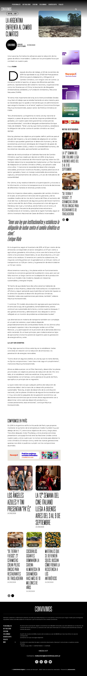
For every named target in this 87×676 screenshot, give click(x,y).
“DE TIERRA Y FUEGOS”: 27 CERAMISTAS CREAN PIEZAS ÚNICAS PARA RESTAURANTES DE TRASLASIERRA (15, 564)
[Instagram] (41, 661)
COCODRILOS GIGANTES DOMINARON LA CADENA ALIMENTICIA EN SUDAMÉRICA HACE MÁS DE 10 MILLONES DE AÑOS (33, 569)
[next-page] (12, 595)
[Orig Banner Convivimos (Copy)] (70, 126)
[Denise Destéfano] (11, 44)
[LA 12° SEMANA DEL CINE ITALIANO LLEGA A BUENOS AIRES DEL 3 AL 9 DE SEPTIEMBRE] (48, 478)
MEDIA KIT (43, 651)
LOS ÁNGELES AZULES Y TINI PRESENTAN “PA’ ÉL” (19, 502)
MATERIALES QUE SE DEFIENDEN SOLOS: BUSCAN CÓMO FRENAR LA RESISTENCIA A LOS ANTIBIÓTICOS (52, 564)
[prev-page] (9, 595)
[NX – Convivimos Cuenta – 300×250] (70, 66)
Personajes (14, 488)
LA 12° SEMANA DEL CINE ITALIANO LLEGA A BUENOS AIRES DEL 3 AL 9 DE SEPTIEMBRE (48, 509)
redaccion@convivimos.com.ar (47, 656)
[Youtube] (50, 661)
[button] (76, 9)
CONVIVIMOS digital (19, 669)
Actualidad (42, 488)
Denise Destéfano (22, 45)
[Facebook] (36, 661)
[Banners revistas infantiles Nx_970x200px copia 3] (34, 463)
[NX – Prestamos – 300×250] (70, 101)
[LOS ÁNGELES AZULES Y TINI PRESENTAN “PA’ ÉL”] (20, 478)
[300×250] (70, 84)
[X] (45, 661)
